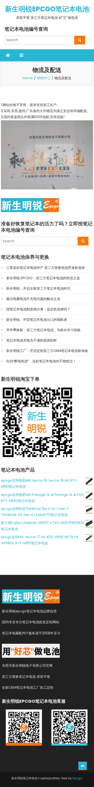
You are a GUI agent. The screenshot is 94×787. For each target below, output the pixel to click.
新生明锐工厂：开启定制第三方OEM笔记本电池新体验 (47, 350)
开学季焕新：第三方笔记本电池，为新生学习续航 (43, 330)
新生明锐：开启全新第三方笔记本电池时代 (38, 288)
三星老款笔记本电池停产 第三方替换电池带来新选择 (45, 267)
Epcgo (77, 778)
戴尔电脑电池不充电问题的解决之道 (33, 298)
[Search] (79, 40)
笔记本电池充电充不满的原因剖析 (31, 340)
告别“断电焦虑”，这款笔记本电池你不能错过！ (41, 361)
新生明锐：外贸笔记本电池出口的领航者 (36, 319)
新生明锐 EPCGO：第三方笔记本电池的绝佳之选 (43, 278)
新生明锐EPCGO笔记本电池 (47, 9)
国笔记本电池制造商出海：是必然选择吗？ (38, 309)
